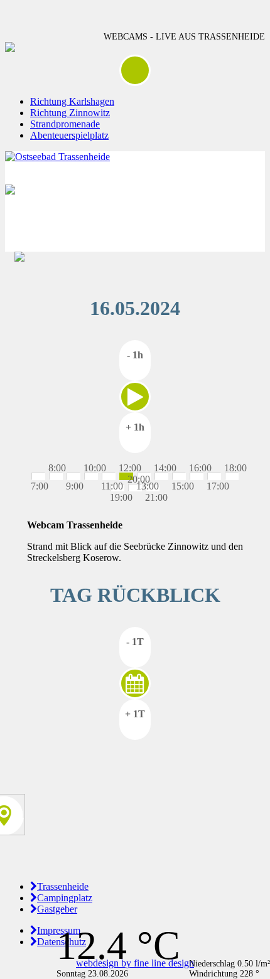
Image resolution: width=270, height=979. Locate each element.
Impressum (58, 930)
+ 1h (135, 427)
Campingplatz (64, 897)
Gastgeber (57, 909)
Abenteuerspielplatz (69, 135)
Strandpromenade (65, 124)
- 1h (135, 355)
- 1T (135, 641)
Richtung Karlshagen (72, 101)
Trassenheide (63, 886)
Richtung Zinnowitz (70, 112)
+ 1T (135, 714)
